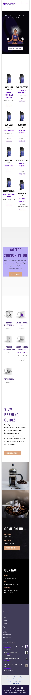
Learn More (15, 274)
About (9, 677)
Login (4, 617)
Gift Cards (21, 679)
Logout (5, 620)
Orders (5, 623)
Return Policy (7, 638)
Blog (21, 677)
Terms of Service (7, 641)
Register (5, 627)
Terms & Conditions (14, 683)
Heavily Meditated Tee (13, 692)
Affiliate (15, 677)
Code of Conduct (11, 679)
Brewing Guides (12, 453)
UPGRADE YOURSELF (15, 48)
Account (5, 614)
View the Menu (12, 548)
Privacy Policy (7, 634)
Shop (9, 681)
